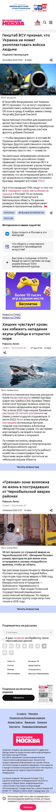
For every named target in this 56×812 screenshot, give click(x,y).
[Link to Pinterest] (11, 652)
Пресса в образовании (38, 673)
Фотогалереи (13, 673)
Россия (8, 218)
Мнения (10, 669)
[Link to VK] (11, 646)
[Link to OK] (18, 646)
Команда (42, 722)
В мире (28, 60)
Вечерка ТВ (33, 661)
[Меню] (51, 22)
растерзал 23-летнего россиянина (22, 413)
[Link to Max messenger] (4, 646)
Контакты (14, 726)
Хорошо (28, 807)
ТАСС (41, 181)
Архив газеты (34, 665)
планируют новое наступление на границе (25, 192)
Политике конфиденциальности (34, 801)
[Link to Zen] (24, 646)
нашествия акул (19, 397)
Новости (11, 661)
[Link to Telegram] (37, 646)
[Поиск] (45, 22)
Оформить (18, 697)
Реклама (33, 713)
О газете (21, 713)
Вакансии (30, 722)
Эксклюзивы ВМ (18, 348)
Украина (9, 212)
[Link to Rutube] (4, 652)
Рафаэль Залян (10, 343)
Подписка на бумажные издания (27, 718)
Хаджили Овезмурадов (15, 54)
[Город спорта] (37, 22)
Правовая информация (34, 726)
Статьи (10, 665)
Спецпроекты (34, 669)
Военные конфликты (31, 212)
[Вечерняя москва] (28, 739)
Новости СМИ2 (11, 317)
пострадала (9, 422)
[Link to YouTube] (31, 646)
